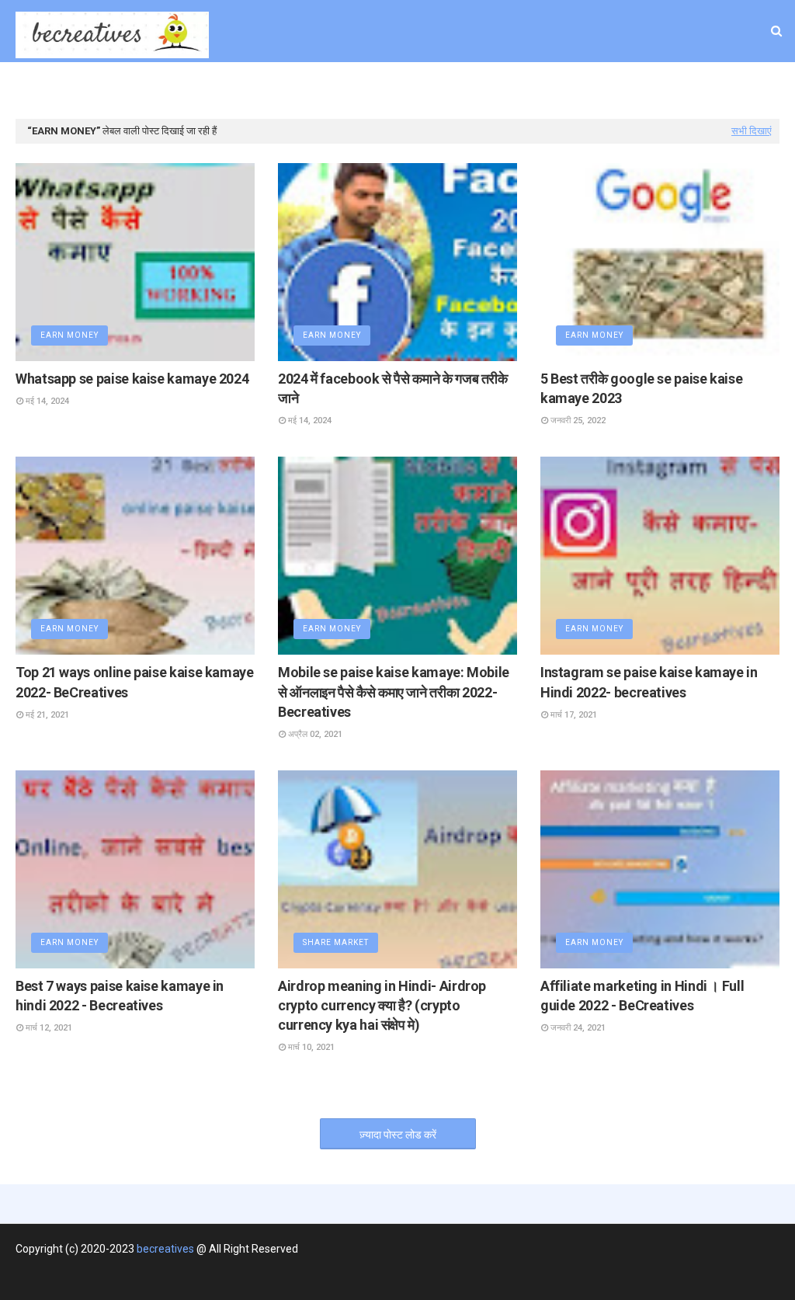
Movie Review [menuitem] (429, 103)
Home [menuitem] (125, 103)
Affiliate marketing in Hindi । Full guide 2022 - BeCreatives (642, 995)
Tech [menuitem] (514, 103)
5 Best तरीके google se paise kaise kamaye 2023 (641, 388)
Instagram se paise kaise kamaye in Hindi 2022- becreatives (649, 682)
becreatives (165, 1249)
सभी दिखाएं (751, 131)
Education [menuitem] (656, 103)
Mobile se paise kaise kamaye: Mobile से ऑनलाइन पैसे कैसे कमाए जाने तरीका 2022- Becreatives (393, 691)
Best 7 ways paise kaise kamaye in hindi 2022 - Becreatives (120, 995)
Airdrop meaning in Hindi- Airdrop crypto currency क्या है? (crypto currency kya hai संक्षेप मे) (382, 1005)
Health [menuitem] (226, 103)
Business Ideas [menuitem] (321, 103)
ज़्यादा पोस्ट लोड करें (397, 1134)
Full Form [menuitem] (577, 103)
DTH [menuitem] (174, 103)
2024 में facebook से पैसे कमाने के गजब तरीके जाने (393, 388)
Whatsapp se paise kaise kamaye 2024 (132, 378)
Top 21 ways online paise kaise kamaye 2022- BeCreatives (135, 682)
